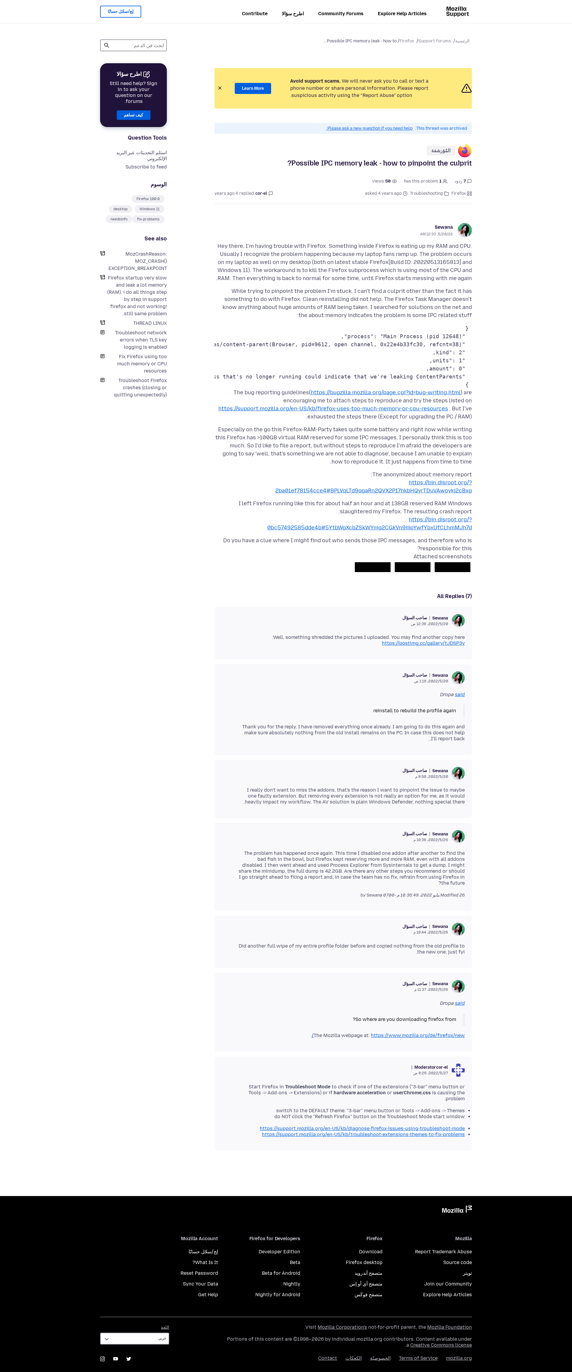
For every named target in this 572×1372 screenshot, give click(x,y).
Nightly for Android (277, 1294)
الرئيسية (462, 41)
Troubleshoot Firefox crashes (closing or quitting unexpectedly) (140, 388)
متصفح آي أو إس (366, 1284)
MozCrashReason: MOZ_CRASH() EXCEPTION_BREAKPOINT (137, 261)
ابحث (106, 45)
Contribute (255, 13)
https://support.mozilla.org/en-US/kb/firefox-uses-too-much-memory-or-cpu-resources (333, 408)
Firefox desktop (364, 1262)
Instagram (102, 1358)
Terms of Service (418, 1358)
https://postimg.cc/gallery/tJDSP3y (423, 643)
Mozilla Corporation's (342, 1327)
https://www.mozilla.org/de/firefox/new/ (388, 1035)
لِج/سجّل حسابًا (120, 11)
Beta (295, 1262)
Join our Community (448, 1284)
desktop (121, 209)
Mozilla (457, 1210)
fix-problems (148, 219)
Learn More (253, 88)
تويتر (467, 1273)
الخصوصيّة (380, 1358)
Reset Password (199, 1273)
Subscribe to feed (146, 167)
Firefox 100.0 (148, 199)
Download (371, 1251)
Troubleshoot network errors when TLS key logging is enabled (141, 340)
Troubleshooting (426, 193)
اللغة (165, 1327)
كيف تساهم (133, 115)
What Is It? (205, 1262)
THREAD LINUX (150, 323)
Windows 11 (149, 209)
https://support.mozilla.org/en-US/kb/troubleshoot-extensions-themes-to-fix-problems (363, 1134)
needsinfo (119, 219)
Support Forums (434, 41)
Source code (457, 1262)
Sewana (444, 227)
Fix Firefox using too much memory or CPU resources (142, 364)
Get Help (208, 1294)
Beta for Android (281, 1273)
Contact (327, 1358)
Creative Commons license (441, 1345)
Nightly (291, 1284)
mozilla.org (459, 1358)
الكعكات (353, 1358)
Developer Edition (279, 1251)
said (460, 694)
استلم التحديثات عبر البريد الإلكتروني (141, 155)
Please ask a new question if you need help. (369, 128)
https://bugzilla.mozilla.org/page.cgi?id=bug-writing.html (386, 392)
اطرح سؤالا (293, 13)
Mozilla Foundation (449, 1327)
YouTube (115, 1358)
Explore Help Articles (402, 13)
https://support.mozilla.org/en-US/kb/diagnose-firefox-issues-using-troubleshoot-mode (362, 1128)
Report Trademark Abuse (443, 1251)
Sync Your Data (200, 1284)
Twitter (128, 1358)
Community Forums (340, 13)
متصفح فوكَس (369, 1294)
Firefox (407, 41)
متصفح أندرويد (369, 1273)
